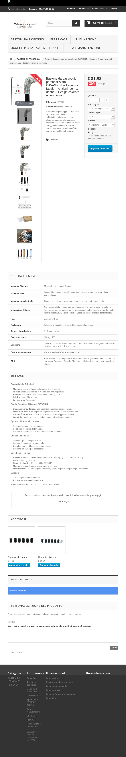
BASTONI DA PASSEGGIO (27, 39)
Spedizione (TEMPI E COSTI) (32, 702)
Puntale (91, 121)
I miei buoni (52, 698)
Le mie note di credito (56, 686)
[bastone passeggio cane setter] (24, 116)
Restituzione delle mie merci (59, 682)
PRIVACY (31, 720)
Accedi (113, 9)
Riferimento (51, 102)
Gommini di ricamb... (18, 557)
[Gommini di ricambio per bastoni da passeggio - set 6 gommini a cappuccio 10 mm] (51, 540)
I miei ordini (52, 678)
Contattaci (70, 9)
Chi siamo (32, 716)
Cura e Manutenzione (84, 48)
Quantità (92, 95)
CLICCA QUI (63, 501)
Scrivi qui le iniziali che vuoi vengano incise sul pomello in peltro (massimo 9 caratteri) (49, 626)
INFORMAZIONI (34, 695)
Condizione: (52, 106)
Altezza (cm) (94, 104)
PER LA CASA (58, 39)
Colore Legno (94, 112)
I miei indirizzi (53, 690)
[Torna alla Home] (11, 59)
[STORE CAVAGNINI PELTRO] (24, 24)
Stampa (54, 139)
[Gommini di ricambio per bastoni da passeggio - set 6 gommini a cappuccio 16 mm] (21, 540)
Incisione (92, 129)
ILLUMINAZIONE (85, 39)
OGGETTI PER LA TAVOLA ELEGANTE (35, 48)
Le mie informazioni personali (60, 694)
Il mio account (55, 673)
